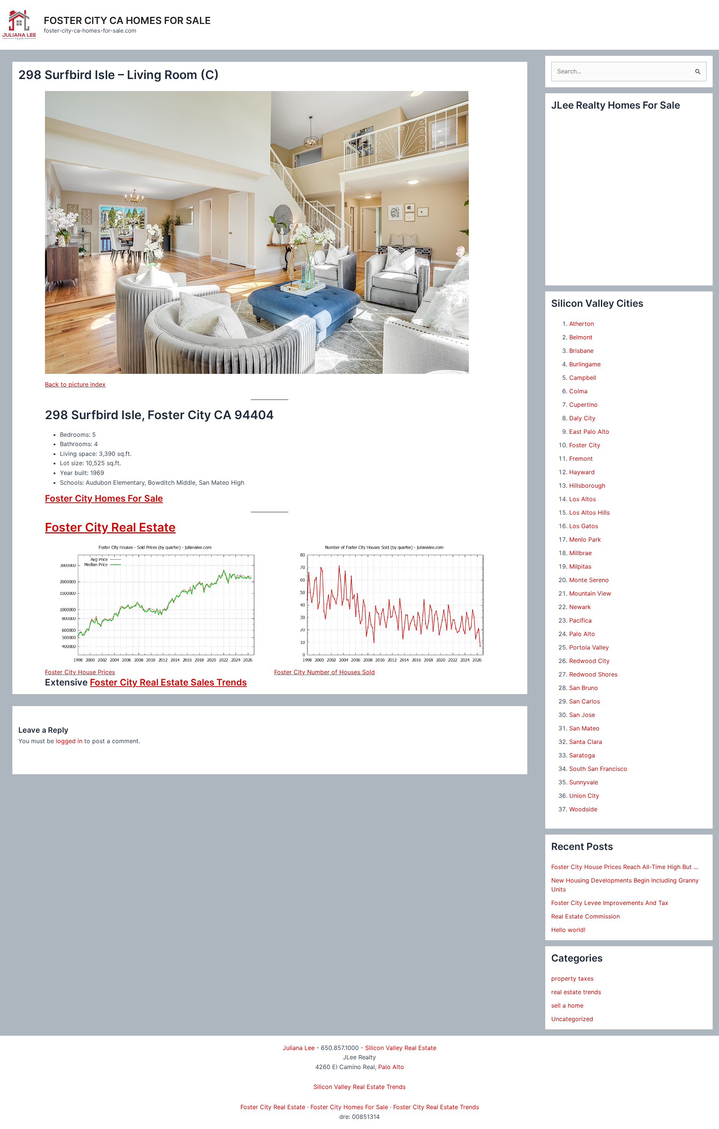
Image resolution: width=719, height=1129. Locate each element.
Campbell (582, 377)
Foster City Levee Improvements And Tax (609, 902)
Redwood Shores (593, 674)
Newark (580, 607)
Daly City (582, 418)
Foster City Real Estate (110, 527)
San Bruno (583, 687)
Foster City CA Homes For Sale (127, 20)
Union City (584, 795)
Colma (578, 391)
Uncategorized (572, 1019)
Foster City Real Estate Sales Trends (168, 682)
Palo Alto (582, 634)
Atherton (581, 323)
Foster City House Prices (80, 672)
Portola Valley (589, 647)
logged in (69, 741)
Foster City (584, 445)
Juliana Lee (299, 1047)
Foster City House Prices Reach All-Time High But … (624, 867)
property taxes (572, 978)
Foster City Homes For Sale (104, 498)
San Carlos (584, 701)
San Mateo (584, 728)
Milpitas (580, 566)
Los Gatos (583, 526)
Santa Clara (585, 741)
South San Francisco (598, 768)
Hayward (582, 472)
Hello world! (568, 929)
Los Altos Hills (589, 512)
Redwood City (589, 661)
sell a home (567, 1005)
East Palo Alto (589, 431)
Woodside (583, 809)
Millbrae (580, 553)
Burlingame (585, 364)
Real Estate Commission (585, 916)
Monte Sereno (589, 580)
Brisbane (581, 350)
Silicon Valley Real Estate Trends (359, 1086)
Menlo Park (585, 539)
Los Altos (582, 499)
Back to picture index (75, 384)
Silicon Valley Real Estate (400, 1047)
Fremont (581, 458)
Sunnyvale (583, 782)
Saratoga (582, 755)
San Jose (582, 714)
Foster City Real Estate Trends (436, 1107)
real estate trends (576, 992)
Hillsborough (587, 485)
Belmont (580, 337)
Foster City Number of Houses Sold (324, 672)
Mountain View (590, 593)
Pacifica (580, 620)
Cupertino (583, 404)
